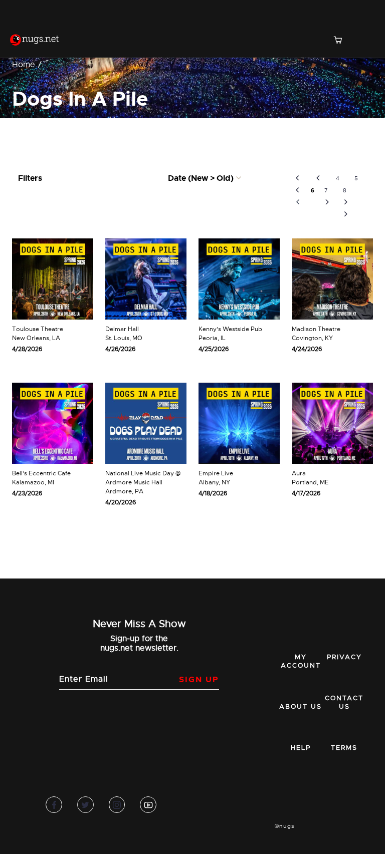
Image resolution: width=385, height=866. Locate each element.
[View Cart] (342, 41)
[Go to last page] (345, 214)
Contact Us (344, 702)
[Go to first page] (297, 190)
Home (23, 65)
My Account (301, 661)
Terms (344, 747)
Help (301, 747)
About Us (300, 706)
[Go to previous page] (318, 178)
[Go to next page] (327, 202)
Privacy (344, 657)
